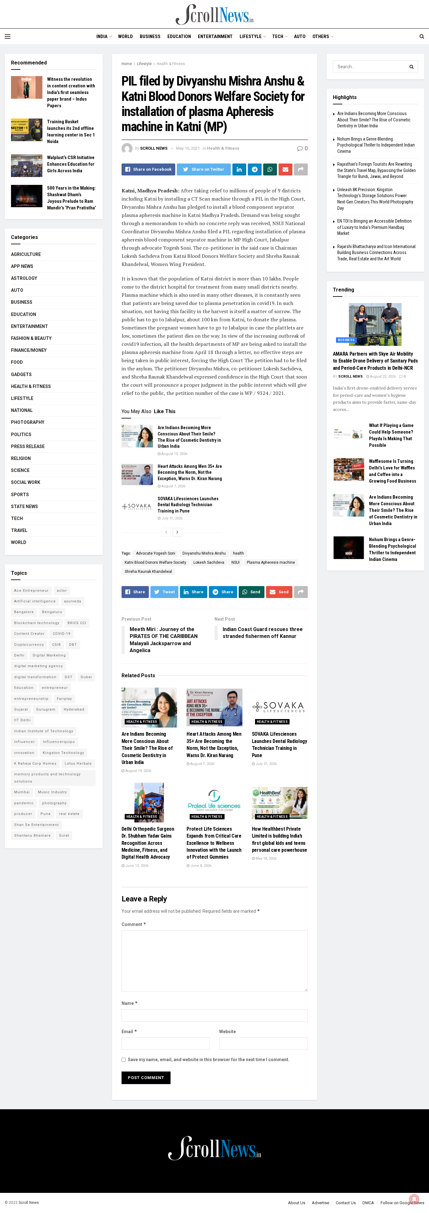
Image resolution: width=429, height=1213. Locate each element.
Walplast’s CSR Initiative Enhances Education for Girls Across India (71, 164)
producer (23, 814)
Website (227, 1031)
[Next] (177, 532)
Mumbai (22, 792)
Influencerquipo (59, 742)
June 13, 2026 (136, 866)
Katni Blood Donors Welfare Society (155, 562)
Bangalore (24, 612)
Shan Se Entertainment (36, 825)
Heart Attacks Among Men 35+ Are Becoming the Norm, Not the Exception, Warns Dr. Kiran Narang (190, 472)
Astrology (24, 278)
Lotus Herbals (78, 764)
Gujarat (21, 709)
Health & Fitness (171, 64)
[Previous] (166, 532)
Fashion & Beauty (31, 338)
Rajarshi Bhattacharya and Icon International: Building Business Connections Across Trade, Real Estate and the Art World (376, 252)
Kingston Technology (63, 753)
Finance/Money (28, 350)
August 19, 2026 (173, 454)
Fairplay (64, 699)
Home (127, 64)
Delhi (19, 655)
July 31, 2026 (171, 518)
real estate (69, 814)
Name (130, 1003)
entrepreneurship (31, 699)
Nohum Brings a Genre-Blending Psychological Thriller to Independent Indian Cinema (376, 145)
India (101, 36)
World (125, 36)
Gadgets (21, 374)
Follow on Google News (402, 1202)
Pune (46, 814)
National (22, 410)
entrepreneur (55, 688)
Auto (300, 36)
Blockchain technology (36, 623)
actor (62, 591)
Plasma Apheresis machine (271, 562)
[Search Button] (411, 66)
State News (24, 506)
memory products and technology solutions (47, 777)
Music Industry (52, 792)
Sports (20, 494)
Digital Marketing (49, 655)
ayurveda (72, 601)
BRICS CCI (77, 623)
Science (20, 470)
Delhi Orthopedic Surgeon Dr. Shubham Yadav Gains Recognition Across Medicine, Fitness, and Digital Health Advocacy (148, 843)
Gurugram (46, 709)
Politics (21, 434)
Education (179, 36)
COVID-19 (61, 634)
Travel (19, 530)
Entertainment (215, 36)
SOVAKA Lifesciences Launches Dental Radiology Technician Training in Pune (188, 504)
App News (22, 266)
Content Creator (29, 634)
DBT (73, 645)
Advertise (320, 1202)
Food (17, 362)
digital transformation (35, 677)
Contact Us (346, 1202)
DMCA (368, 1202)
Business (150, 36)
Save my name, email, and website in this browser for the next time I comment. (209, 1059)
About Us (296, 1202)
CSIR (56, 645)
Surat (64, 836)
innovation (24, 753)
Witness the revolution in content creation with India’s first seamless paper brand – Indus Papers (71, 92)
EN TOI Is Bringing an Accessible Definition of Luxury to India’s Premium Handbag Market (374, 227)
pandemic (24, 803)
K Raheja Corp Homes (35, 764)
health (238, 553)
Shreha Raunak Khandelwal (148, 571)
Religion (21, 458)
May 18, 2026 (265, 858)
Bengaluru (52, 612)
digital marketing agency (38, 666)
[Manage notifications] (414, 1199)
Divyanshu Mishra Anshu (204, 553)
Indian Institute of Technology (43, 731)
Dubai (86, 677)
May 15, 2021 (188, 148)
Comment (134, 924)
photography (54, 803)
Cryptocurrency (29, 645)
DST (69, 677)
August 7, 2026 (172, 486)
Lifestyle (251, 36)
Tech (277, 36)
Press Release (28, 446)
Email (129, 1031)
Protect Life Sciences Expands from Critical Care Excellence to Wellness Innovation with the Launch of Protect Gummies (214, 843)
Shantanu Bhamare (32, 836)
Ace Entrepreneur (31, 591)
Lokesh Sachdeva (208, 562)
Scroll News (153, 148)
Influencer (24, 742)
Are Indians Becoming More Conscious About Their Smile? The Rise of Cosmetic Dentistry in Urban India (147, 748)
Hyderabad (74, 709)
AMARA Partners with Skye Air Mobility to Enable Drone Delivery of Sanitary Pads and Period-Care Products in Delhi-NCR (375, 361)
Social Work (25, 482)
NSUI (235, 562)
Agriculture (26, 254)
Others (320, 36)
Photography (27, 422)
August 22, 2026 (382, 376)
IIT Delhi (22, 720)
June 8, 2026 (200, 866)
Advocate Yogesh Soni (155, 553)
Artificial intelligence (35, 601)
